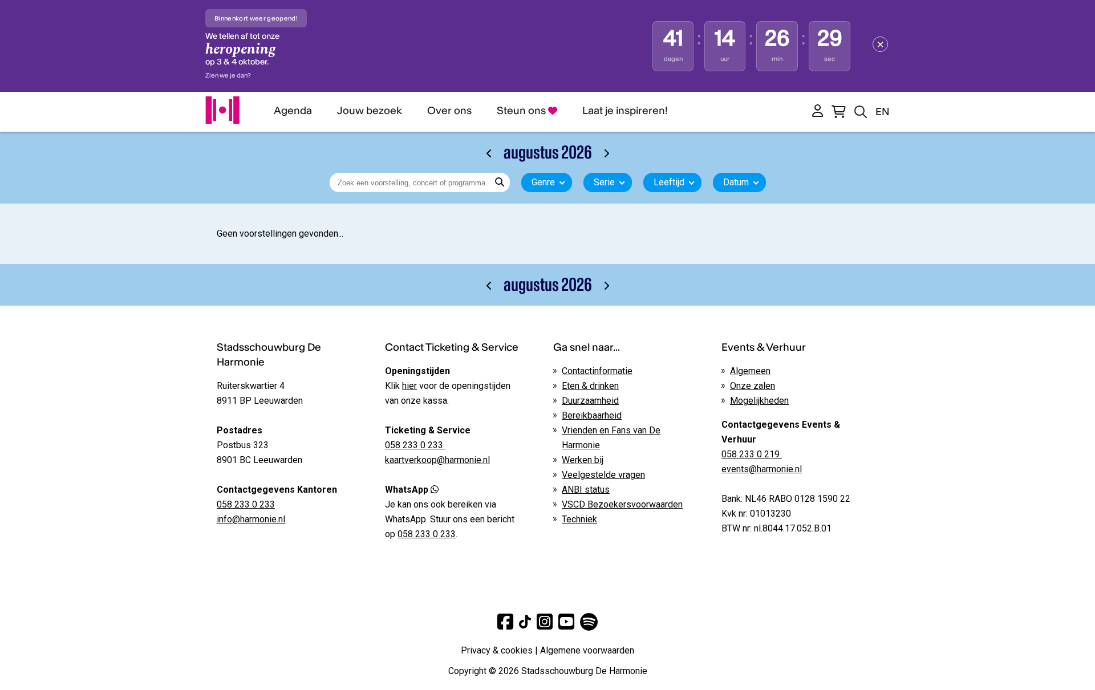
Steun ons (522, 110)
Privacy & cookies (497, 650)
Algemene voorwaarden (587, 650)
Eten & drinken (590, 385)
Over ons (449, 110)
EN (882, 111)
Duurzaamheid (590, 400)
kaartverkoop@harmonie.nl (437, 459)
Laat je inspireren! (625, 110)
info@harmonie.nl (251, 519)
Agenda (293, 110)
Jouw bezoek (369, 110)
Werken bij (582, 459)
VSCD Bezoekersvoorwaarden (622, 504)
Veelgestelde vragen (603, 474)
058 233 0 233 (246, 504)
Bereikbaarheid (592, 415)
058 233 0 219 (751, 454)
